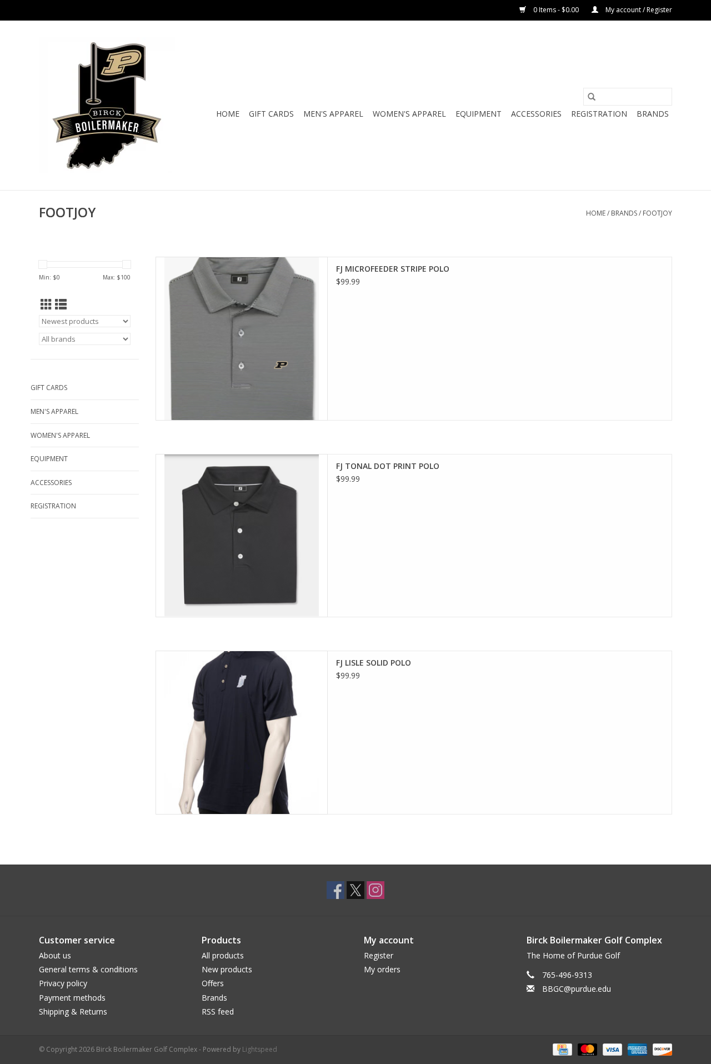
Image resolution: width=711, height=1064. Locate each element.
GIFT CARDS (271, 113)
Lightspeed (259, 1049)
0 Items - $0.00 (556, 9)
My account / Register (638, 9)
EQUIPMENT (478, 113)
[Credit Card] (561, 1048)
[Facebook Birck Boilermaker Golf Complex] (335, 890)
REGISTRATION (599, 113)
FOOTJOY (657, 213)
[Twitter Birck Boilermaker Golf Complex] (355, 890)
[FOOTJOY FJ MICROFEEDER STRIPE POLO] (241, 338)
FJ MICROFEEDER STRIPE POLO (392, 268)
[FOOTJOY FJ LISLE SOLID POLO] (241, 732)
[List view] (61, 304)
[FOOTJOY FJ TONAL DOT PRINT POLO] (241, 535)
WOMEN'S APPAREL (409, 113)
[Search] (591, 97)
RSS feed (218, 1011)
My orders (382, 969)
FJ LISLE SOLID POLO (373, 662)
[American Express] (636, 1048)
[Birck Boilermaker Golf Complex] (107, 105)
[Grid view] (46, 304)
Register (378, 955)
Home (227, 113)
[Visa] (611, 1048)
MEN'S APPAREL (333, 113)
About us (55, 955)
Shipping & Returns (73, 1011)
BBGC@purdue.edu (576, 988)
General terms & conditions (88, 969)
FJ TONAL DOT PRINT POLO (387, 466)
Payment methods (72, 997)
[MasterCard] (586, 1048)
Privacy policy (63, 983)
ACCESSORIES (536, 113)
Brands (653, 113)
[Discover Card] (660, 1048)
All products (223, 955)
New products (227, 969)
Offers (213, 983)
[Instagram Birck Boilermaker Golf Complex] (375, 890)
